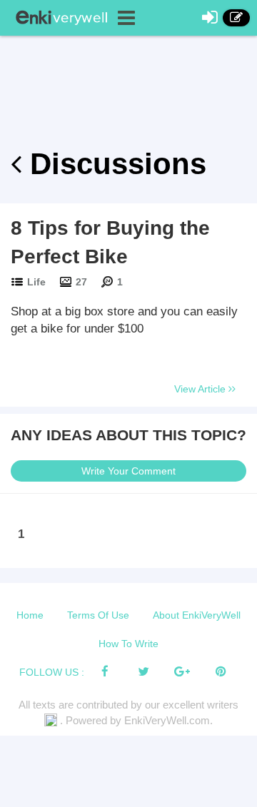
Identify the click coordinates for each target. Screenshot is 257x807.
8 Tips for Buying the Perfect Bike (110, 242)
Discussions (113, 164)
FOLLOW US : (51, 672)
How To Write (128, 643)
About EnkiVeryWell (197, 615)
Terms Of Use (98, 615)
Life (36, 282)
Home (30, 615)
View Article (201, 389)
